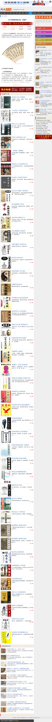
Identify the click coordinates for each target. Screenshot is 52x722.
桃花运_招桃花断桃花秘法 (19, 471)
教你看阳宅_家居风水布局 (19, 525)
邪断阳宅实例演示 (17, 284)
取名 (17, 13)
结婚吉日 (9, 698)
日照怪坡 (44, 133)
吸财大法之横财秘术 (17, 605)
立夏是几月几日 (10, 666)
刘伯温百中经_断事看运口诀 (20, 632)
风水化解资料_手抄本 (18, 204)
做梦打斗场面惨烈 (47, 120)
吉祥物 (34, 13)
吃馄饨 (23, 698)
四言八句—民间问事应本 (19, 592)
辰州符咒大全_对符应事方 (19, 311)
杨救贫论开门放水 (17, 485)
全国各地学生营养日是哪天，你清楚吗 (17, 688)
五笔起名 (45, 128)
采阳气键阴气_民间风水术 (19, 244)
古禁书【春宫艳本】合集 (19, 137)
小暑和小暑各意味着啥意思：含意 (15, 662)
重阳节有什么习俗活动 (46, 130)
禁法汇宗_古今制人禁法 (18, 124)
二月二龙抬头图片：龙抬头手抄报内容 (17, 675)
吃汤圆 (26, 698)
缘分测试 (47, 133)
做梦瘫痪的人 (44, 125)
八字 (8, 13)
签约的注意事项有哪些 (40, 128)
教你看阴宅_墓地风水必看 (19, 538)
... (36, 24)
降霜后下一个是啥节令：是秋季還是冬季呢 (18, 668)
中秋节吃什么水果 (39, 131)
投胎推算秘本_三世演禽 (18, 565)
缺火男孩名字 (45, 131)
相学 (11, 13)
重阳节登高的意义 (17, 712)
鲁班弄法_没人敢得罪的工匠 (20, 164)
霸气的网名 (38, 123)
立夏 (14, 666)
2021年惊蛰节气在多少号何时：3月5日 (17, 681)
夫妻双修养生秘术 (17, 578)
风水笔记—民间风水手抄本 (19, 177)
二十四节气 (16, 698)
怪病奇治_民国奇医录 (18, 552)
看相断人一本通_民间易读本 (20, 364)
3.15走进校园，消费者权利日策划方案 (16, 702)
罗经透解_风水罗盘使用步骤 (20, 297)
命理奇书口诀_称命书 (18, 619)
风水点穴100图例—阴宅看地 (20, 190)
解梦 (20, 13)
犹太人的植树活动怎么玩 (13, 655)
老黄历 (30, 13)
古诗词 (38, 13)
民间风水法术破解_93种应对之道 (21, 378)
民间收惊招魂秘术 (17, 418)
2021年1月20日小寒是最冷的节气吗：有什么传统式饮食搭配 (46, 92)
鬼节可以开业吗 (38, 125)
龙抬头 (9, 679)
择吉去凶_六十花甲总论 (18, 512)
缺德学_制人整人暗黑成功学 (20, 324)
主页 (2, 16)
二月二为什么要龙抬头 (14, 679)
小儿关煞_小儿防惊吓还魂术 (20, 110)
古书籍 (42, 13)
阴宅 (5, 13)
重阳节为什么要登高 (11, 712)
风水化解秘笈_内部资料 (18, 231)
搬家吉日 (13, 698)
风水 (2, 13)
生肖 (14, 13)
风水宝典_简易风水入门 (18, 217)
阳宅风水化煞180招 (17, 257)
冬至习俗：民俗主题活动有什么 (15, 694)
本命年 (26, 13)
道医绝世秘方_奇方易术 (18, 271)
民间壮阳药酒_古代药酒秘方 (20, 431)
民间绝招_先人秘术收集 (18, 391)
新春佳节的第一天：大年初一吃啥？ (16, 649)
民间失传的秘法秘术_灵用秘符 (20, 445)
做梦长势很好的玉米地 (40, 120)
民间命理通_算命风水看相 (19, 458)
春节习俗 (9, 653)
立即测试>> (16, 720)
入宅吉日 (29, 698)
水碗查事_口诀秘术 (17, 351)
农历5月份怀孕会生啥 (44, 123)
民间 (23, 13)
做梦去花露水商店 (39, 133)
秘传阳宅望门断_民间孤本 (19, 338)
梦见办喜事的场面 (39, 130)
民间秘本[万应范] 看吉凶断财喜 (21, 404)
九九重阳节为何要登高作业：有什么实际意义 (18, 708)
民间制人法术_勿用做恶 (18, 97)
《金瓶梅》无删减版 (17, 150)
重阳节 (22, 712)
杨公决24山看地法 (17, 498)
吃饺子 (20, 698)
